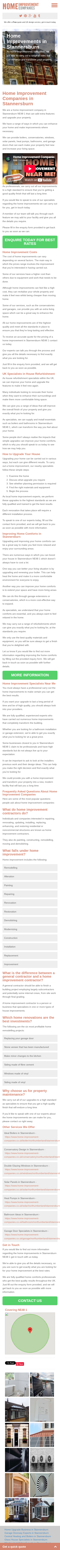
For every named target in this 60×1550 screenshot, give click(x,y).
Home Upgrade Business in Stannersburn (26, 1529)
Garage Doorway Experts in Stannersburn (26, 1533)
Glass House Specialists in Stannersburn (25, 1539)
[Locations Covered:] (4, 5)
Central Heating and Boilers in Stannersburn (27, 1536)
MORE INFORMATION (30, 675)
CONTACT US (30, 1301)
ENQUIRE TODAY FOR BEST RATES (30, 242)
